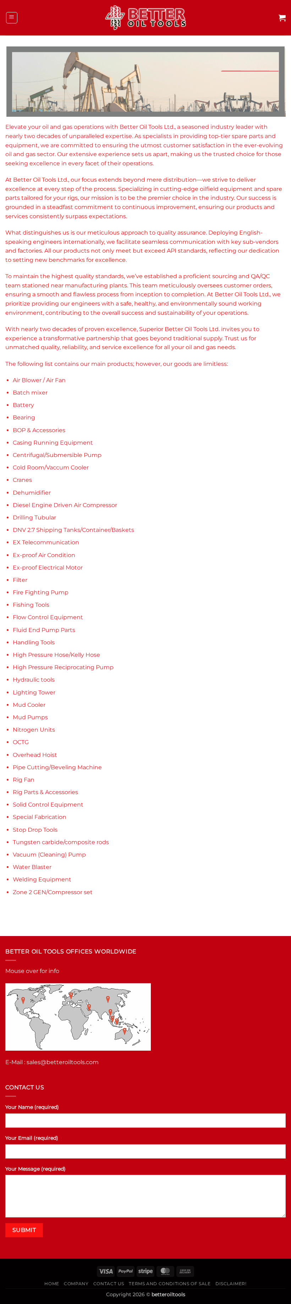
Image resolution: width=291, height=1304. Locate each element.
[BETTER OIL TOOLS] (145, 18)
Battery (23, 405)
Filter (20, 580)
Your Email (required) (31, 1138)
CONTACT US (108, 1283)
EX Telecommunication (46, 542)
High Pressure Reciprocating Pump (63, 667)
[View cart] (282, 18)
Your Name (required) (32, 1107)
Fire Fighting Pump (40, 592)
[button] (11, 17)
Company (76, 1283)
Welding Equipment (42, 879)
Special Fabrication (39, 817)
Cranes (22, 480)
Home (51, 1283)
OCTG (21, 742)
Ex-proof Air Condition (44, 555)
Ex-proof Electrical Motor (48, 567)
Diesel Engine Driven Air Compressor (65, 505)
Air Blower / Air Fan (39, 380)
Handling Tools (34, 642)
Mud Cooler (29, 704)
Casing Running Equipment (53, 442)
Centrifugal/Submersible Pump (57, 455)
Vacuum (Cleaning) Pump (49, 854)
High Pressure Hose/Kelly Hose (56, 654)
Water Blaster (32, 867)
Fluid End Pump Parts (44, 630)
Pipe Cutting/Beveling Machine (57, 767)
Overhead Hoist (35, 755)
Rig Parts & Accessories (45, 792)
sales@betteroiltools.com (63, 1062)
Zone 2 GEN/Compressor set (53, 892)
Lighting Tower (34, 692)
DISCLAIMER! (231, 1283)
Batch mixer (30, 392)
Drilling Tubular (34, 517)
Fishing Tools (31, 604)
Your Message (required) (35, 1169)
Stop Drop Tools (35, 829)
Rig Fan (23, 779)
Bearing (24, 417)
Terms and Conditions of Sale (169, 1283)
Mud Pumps (30, 717)
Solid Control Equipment (48, 804)
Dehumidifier (32, 492)
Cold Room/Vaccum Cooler (51, 467)
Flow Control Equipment (48, 617)
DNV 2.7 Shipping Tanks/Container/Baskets (73, 530)
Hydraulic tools (34, 679)
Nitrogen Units (34, 729)
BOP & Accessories (39, 430)
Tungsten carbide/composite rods (61, 842)
